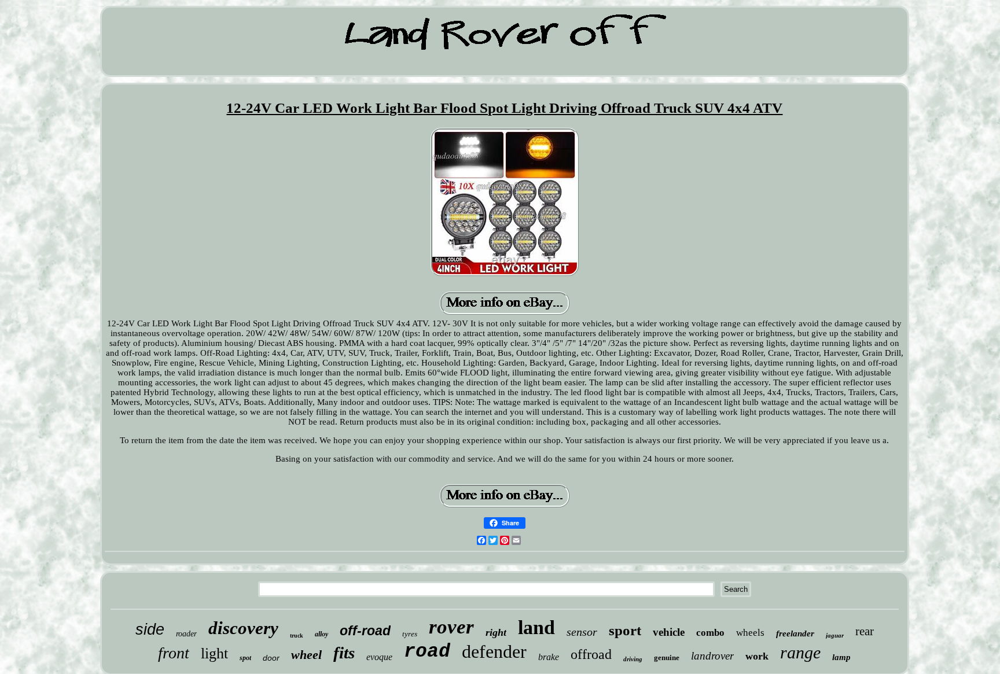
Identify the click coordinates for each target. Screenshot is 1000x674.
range (800, 652)
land (536, 627)
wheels (750, 632)
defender (494, 651)
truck (296, 635)
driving (632, 658)
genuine (666, 657)
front (173, 653)
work (757, 656)
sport (625, 630)
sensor (582, 631)
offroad (591, 654)
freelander (795, 633)
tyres (409, 633)
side (149, 629)
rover (451, 627)
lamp (841, 657)
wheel (306, 654)
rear (864, 631)
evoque (379, 657)
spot (245, 658)
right (496, 632)
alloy (321, 634)
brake (548, 657)
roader (186, 633)
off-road (365, 630)
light (214, 653)
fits (344, 652)
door (271, 657)
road (427, 651)
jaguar (835, 635)
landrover (712, 656)
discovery (243, 628)
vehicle (669, 632)
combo (710, 632)
